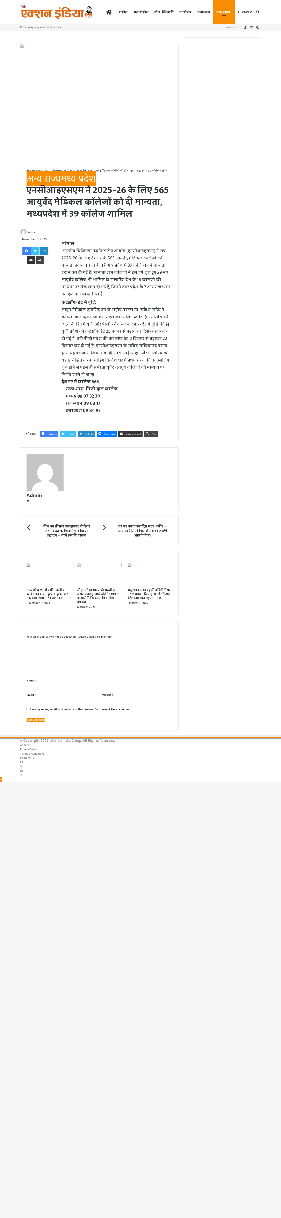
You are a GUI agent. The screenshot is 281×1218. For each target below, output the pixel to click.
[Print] (40, 260)
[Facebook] (26, 251)
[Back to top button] (1, 779)
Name (31, 680)
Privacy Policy (28, 749)
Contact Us (27, 758)
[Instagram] (21, 775)
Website (107, 695)
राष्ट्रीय (123, 12)
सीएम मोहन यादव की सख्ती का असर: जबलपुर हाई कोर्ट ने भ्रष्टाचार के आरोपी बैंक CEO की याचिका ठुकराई (98, 596)
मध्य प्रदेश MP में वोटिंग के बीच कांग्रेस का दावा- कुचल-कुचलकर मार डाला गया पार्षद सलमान (47, 594)
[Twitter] (35, 251)
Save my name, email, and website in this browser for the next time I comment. (81, 709)
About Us (25, 745)
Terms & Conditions (32, 753)
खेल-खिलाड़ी (164, 12)
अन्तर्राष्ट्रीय (141, 12)
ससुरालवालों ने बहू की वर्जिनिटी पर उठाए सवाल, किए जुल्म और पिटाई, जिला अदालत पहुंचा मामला (149, 594)
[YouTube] (21, 771)
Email (31, 695)
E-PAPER (245, 12)
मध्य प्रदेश (78, 178)
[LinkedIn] (44, 251)
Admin (32, 232)
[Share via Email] (31, 260)
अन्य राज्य (223, 12)
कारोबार (185, 12)
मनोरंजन (203, 12)
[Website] (28, 501)
